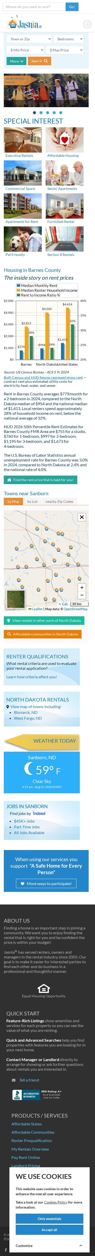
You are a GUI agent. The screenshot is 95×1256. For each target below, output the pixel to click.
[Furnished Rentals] (65, 205)
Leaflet (37, 609)
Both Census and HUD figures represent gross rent (43, 377)
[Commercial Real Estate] (23, 172)
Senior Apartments (62, 188)
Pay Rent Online (25, 1157)
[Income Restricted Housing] (65, 139)
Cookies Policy (55, 1202)
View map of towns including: (35, 706)
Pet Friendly (15, 254)
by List (32, 501)
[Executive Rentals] (23, 139)
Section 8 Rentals (60, 254)
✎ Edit (63, 604)
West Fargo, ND (28, 718)
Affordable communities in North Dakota (45, 634)
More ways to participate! (49, 883)
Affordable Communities (32, 1132)
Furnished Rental (60, 221)
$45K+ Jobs (24, 821)
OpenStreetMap (75, 609)
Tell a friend (29, 1079)
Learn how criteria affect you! (31, 676)
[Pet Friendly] (23, 238)
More (14, 61)
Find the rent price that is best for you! (43, 480)
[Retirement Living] (65, 172)
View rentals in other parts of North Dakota (46, 620)
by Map (13, 501)
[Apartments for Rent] (23, 205)
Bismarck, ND (25, 712)
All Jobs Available (29, 832)
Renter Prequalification (31, 1140)
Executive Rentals (19, 155)
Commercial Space (20, 188)
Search (37, 61)
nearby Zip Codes (59, 501)
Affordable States (26, 1123)
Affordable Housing (63, 155)
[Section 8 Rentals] (65, 238)
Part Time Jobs (27, 826)
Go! (72, 7)
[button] (44, 565)
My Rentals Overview (30, 1149)
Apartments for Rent (22, 221)
